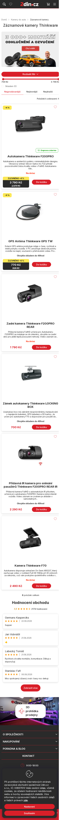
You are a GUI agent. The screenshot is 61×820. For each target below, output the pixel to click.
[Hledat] (4, 4)
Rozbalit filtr (29, 74)
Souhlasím (29, 813)
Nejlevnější (31, 91)
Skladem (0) (11, 86)
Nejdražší (48, 91)
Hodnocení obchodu (30, 602)
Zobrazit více (31, 688)
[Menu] (54, 4)
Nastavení (29, 806)
